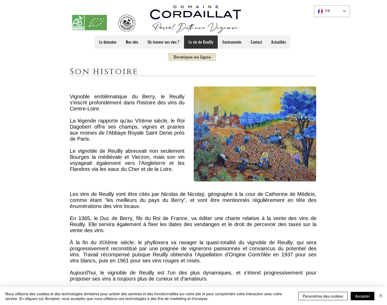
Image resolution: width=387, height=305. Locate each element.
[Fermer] (381, 296)
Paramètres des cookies (323, 296)
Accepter (362, 296)
